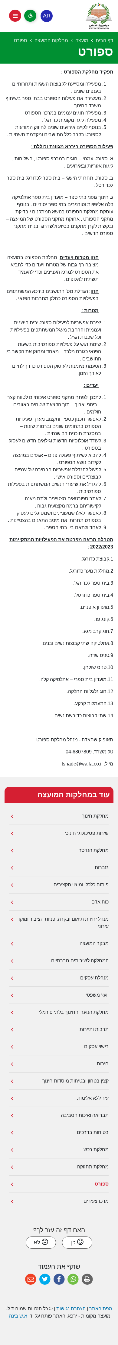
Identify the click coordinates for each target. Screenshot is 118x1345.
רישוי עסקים (96, 1046)
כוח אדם (100, 901)
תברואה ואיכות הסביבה (85, 1115)
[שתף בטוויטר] (44, 1279)
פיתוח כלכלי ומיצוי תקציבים (81, 884)
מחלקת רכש (96, 1149)
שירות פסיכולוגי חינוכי (87, 833)
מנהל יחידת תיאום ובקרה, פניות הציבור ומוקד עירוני (63, 922)
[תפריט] (15, 16)
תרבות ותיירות (94, 1029)
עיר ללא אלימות (93, 1098)
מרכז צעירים (96, 1201)
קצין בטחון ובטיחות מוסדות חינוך (75, 1080)
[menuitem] (59, 816)
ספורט (102, 1183)
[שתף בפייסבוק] (59, 1279)
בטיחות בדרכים (93, 1132)
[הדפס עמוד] (87, 1279)
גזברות (102, 867)
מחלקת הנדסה (93, 850)
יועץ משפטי (97, 995)
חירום (103, 1063)
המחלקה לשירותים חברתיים (80, 960)
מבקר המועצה (94, 943)
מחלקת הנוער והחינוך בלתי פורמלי (74, 1012)
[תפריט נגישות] (30, 16)
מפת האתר (100, 1308)
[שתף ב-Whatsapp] (73, 1279)
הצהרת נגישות (71, 1308)
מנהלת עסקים (94, 977)
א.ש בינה (17, 1315)
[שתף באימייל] (30, 1279)
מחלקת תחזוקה (93, 1166)
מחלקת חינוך (95, 816)
